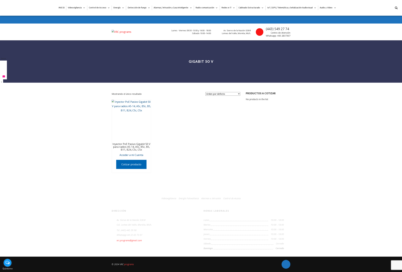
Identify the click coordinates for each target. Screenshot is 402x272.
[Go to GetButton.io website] (8, 269)
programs (129, 264)
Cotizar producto (131, 164)
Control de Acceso (232, 198)
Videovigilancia (168, 198)
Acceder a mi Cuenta (131, 155)
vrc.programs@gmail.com (129, 240)
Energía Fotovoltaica (189, 198)
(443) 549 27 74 (277, 29)
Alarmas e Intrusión (211, 198)
